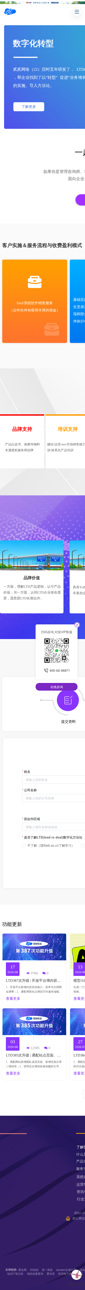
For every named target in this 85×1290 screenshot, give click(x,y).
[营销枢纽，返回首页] (10, 11)
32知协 (34, 1270)
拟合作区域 (32, 818)
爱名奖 (51, 1273)
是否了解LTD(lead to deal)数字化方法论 (53, 837)
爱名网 (22, 1270)
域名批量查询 (35, 1273)
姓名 (27, 771)
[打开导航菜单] (76, 11)
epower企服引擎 (66, 1270)
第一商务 (47, 1270)
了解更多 (29, 107)
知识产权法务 (15, 1273)
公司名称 (30, 790)
